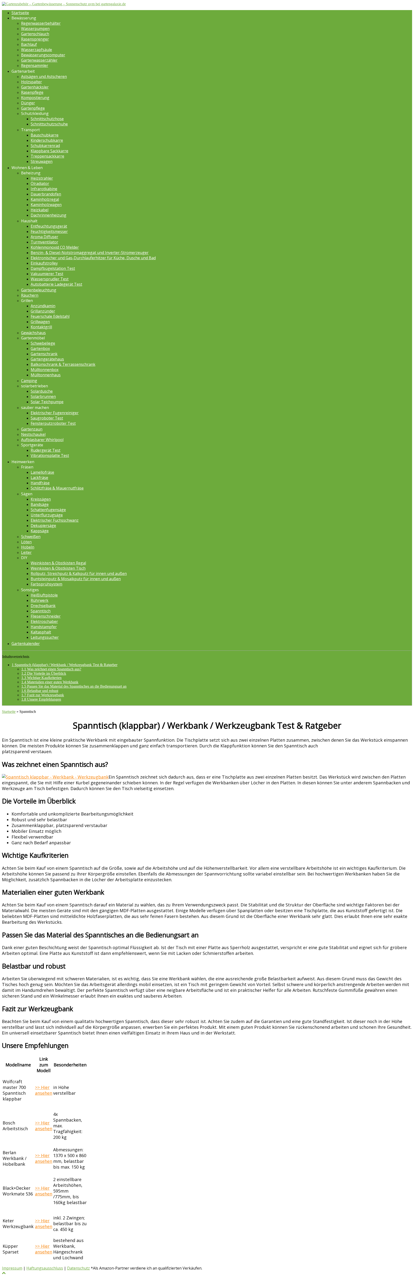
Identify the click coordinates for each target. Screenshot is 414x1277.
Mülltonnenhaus (46, 375)
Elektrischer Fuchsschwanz (55, 520)
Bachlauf (29, 44)
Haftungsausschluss (44, 1268)
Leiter (26, 552)
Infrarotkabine (44, 188)
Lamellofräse (42, 472)
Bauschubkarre (44, 135)
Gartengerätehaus (47, 359)
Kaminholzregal (45, 199)
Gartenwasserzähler (39, 60)
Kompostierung (35, 97)
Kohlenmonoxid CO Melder (55, 247)
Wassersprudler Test (50, 279)
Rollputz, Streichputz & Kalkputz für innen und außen (79, 573)
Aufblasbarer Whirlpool (42, 439)
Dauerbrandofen (46, 194)
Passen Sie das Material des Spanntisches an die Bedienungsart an (73, 686)
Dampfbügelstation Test (53, 268)
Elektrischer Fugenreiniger (55, 412)
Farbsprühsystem (46, 584)
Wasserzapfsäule (36, 49)
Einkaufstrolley (44, 263)
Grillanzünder (43, 311)
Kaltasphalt (41, 632)
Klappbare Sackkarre (49, 151)
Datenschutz (78, 1268)
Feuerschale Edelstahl (50, 316)
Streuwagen (41, 161)
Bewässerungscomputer (43, 55)
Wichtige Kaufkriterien (41, 678)
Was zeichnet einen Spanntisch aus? (51, 669)
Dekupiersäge (43, 525)
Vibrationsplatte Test (50, 455)
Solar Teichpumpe (47, 401)
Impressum (12, 1268)
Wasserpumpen (35, 28)
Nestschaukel (33, 434)
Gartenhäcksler (35, 87)
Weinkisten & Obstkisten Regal (58, 563)
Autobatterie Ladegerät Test (56, 284)
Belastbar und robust (39, 691)
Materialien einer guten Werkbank (49, 682)
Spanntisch (41, 611)
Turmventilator (44, 242)
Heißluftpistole (44, 595)
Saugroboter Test (47, 418)
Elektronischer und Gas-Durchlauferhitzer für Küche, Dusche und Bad (93, 257)
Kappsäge (40, 530)
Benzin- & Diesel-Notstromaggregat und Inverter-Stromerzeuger (90, 252)
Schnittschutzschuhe (49, 124)
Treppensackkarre (47, 156)
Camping (29, 380)
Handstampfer (44, 626)
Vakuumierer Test (47, 273)
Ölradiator (40, 183)
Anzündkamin (43, 305)
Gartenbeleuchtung (38, 290)
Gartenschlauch (35, 33)
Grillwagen (40, 321)
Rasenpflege (32, 92)
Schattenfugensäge (48, 509)
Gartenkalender (26, 643)
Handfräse (40, 482)
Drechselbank (43, 605)
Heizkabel (39, 210)
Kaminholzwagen (46, 204)
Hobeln (27, 547)
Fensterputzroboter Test (53, 423)
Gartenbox (40, 348)
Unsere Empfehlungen (41, 699)
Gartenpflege (33, 108)
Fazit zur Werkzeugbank (42, 695)
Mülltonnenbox (44, 369)
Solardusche (42, 391)
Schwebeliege (43, 343)
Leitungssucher (45, 637)
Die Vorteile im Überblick (43, 673)
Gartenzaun (31, 429)
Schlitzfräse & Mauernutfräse (57, 488)
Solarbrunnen (43, 396)
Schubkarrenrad (45, 145)
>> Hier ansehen (43, 1090)
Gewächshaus (33, 332)
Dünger (28, 103)
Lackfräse (39, 477)
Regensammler (34, 65)
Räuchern (29, 295)
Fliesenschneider (46, 616)
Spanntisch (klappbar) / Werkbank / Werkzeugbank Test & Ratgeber (64, 665)
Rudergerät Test (45, 450)
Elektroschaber (44, 621)
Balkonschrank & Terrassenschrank (63, 364)
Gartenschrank (44, 353)
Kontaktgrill (41, 327)
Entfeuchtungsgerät (49, 226)
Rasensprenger (35, 39)
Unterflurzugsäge (47, 515)
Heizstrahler (42, 178)
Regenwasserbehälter (41, 23)
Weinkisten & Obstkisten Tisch (58, 568)
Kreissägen (41, 499)
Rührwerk (39, 600)
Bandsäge (40, 504)
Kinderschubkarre (47, 140)
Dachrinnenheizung (48, 215)
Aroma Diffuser (44, 236)
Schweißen (30, 536)
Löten (26, 541)
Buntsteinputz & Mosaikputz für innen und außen (76, 578)
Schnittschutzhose (47, 118)
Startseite (20, 12)
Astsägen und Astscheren (44, 76)
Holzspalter (31, 81)
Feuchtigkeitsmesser (49, 231)
